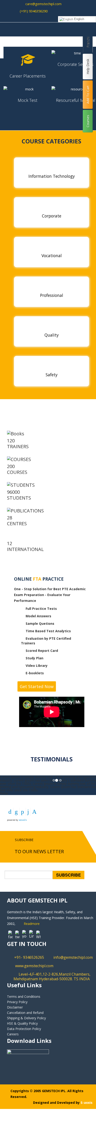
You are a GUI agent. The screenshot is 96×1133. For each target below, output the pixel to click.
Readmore (32, 923)
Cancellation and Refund (25, 1012)
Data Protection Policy (24, 1028)
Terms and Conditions (23, 996)
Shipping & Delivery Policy (26, 1018)
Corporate (51, 216)
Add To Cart (88, 94)
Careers (13, 1034)
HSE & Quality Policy (22, 1023)
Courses (88, 121)
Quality (52, 335)
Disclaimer (15, 1007)
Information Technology (51, 176)
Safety (52, 374)
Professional (51, 295)
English (78, 19)
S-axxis (87, 1102)
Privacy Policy (17, 1002)
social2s (23, 819)
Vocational (51, 255)
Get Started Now (37, 686)
